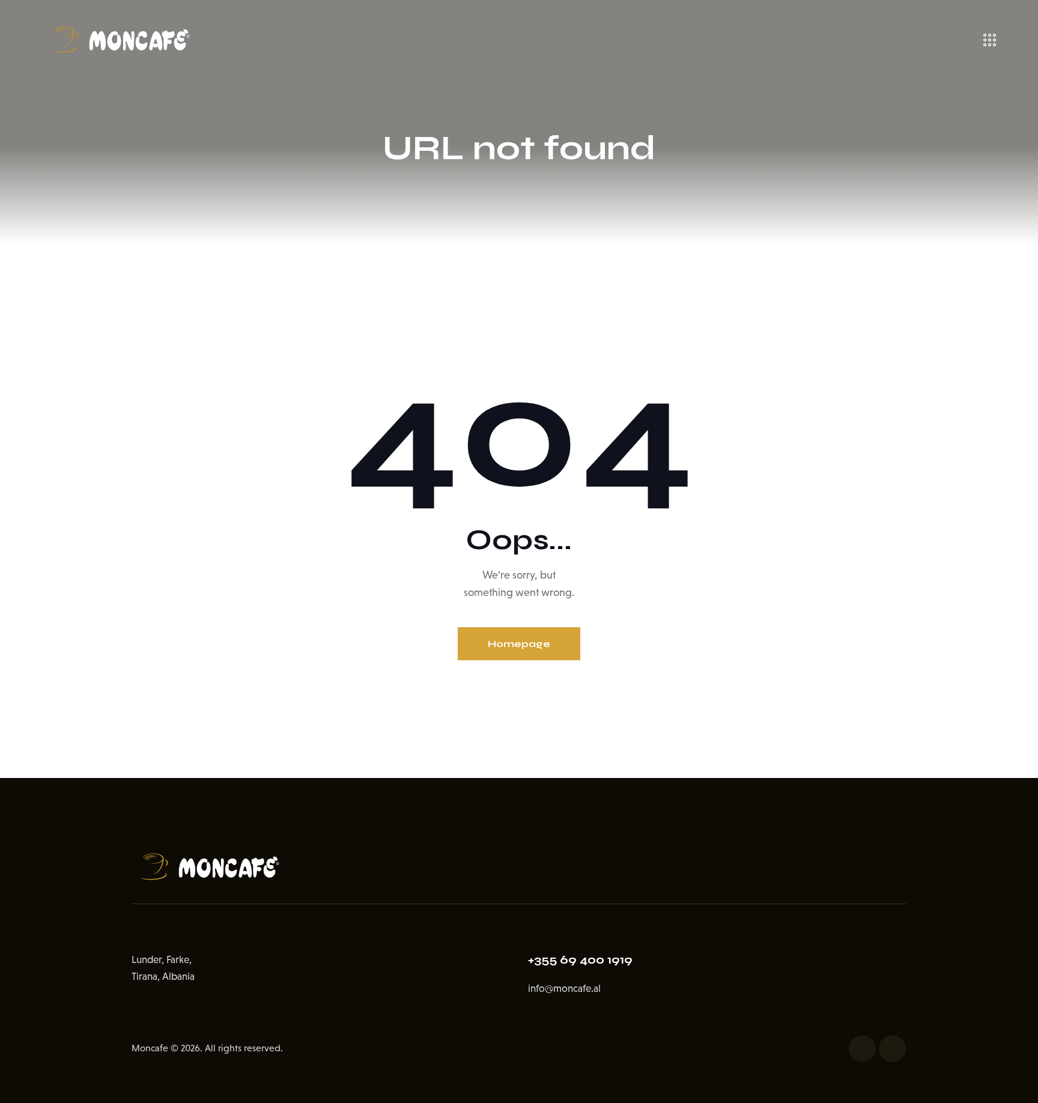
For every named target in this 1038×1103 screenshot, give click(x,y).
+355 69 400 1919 (580, 960)
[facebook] (862, 1048)
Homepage (519, 643)
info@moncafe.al (564, 988)
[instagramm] (892, 1048)
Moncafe (150, 1048)
